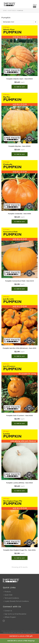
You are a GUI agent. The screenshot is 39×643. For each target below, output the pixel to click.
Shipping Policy (16, 631)
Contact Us (8, 611)
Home (5, 10)
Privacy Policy (6, 631)
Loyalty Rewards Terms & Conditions (17, 601)
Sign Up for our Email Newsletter (15, 614)
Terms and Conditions (12, 598)
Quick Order (8, 595)
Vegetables (12, 10)
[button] (20, 87)
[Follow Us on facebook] (4, 621)
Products (8, 592)
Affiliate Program (10, 617)
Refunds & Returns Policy (29, 631)
